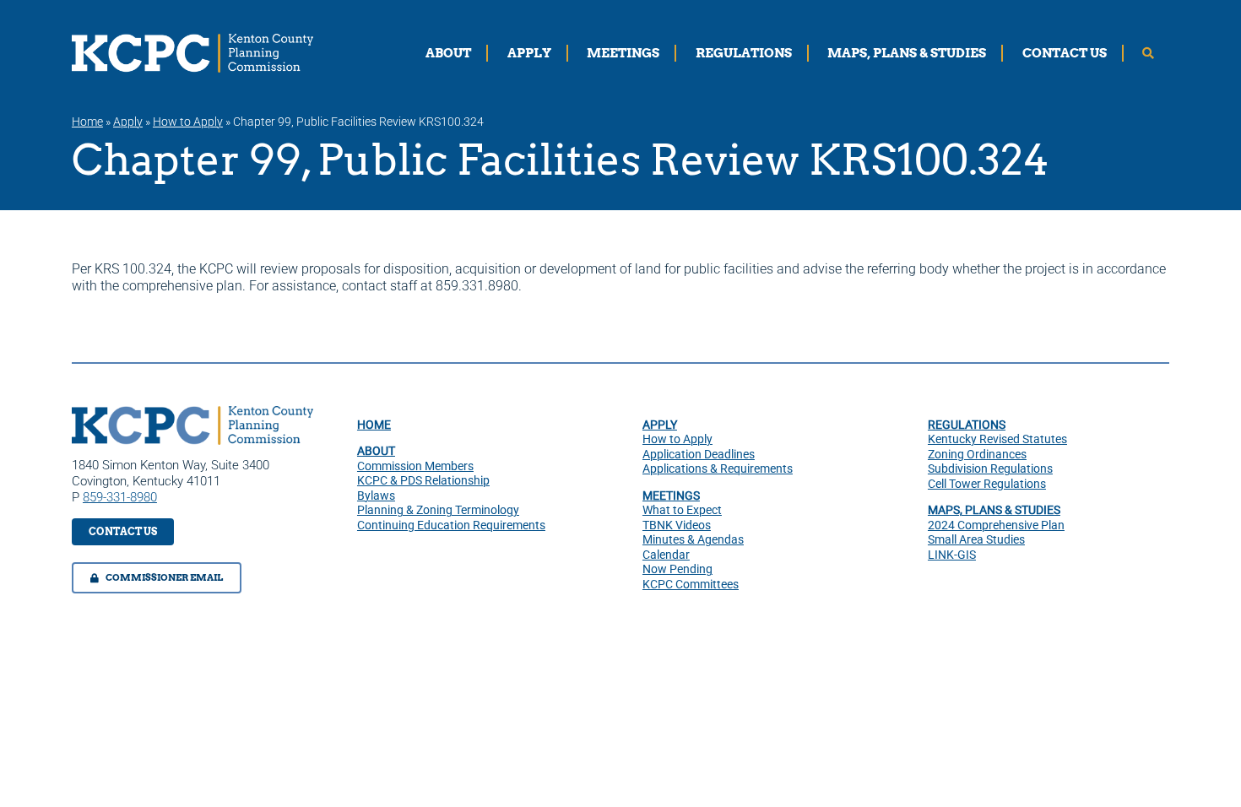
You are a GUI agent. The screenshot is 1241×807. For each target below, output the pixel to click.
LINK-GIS (952, 554)
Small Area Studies (976, 539)
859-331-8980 (120, 497)
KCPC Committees (690, 584)
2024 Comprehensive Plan (996, 525)
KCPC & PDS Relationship (423, 480)
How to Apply (188, 121)
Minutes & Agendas (693, 539)
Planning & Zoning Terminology (438, 510)
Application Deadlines (698, 454)
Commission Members (415, 466)
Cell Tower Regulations (987, 483)
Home (87, 121)
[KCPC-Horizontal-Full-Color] (192, 412)
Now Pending (677, 569)
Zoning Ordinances (977, 454)
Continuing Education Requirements (451, 525)
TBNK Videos (676, 525)
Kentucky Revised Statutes (997, 439)
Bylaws (376, 495)
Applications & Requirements (717, 468)
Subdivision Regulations (990, 468)
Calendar (666, 554)
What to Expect (682, 510)
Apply (128, 121)
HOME (374, 424)
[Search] (1148, 53)
